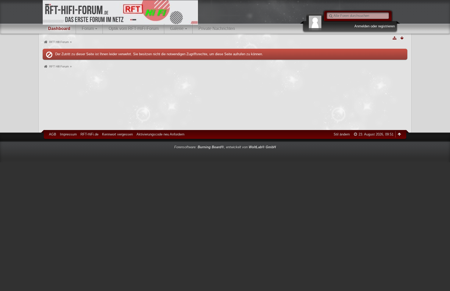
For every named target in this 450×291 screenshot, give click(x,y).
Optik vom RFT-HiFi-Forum (134, 28)
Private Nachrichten (216, 28)
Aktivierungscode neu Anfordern (160, 134)
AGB (52, 134)
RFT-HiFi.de (89, 134)
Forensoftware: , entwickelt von (225, 147)
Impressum (68, 134)
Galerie (177, 28)
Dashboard (59, 28)
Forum (88, 28)
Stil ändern (342, 134)
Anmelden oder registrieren (374, 26)
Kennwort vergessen (117, 134)
